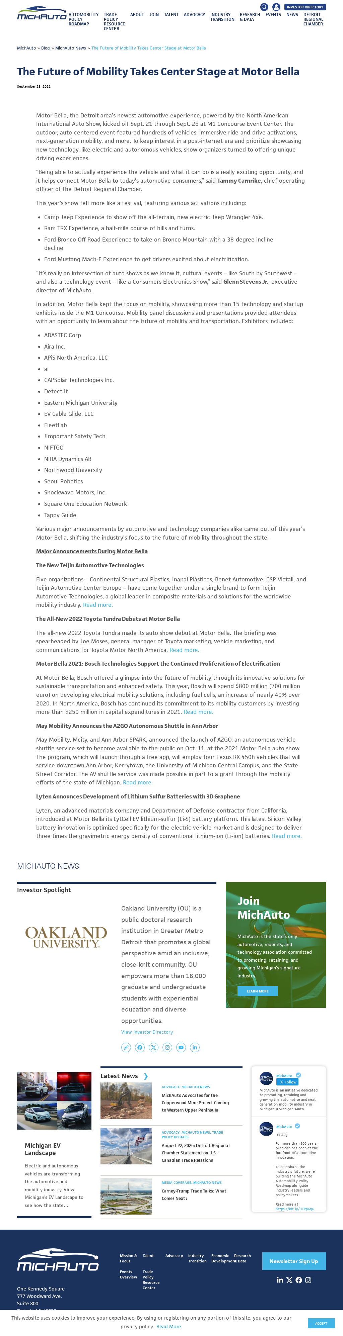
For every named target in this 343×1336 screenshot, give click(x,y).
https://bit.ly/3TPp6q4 (295, 1209)
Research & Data (250, 17)
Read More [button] (168, 1327)
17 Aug (281, 1134)
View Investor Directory (147, 1032)
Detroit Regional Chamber (313, 19)
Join (154, 14)
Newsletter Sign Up (294, 1261)
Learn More (258, 991)
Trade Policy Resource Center (114, 21)
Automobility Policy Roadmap (83, 19)
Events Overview (128, 1274)
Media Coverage (177, 1182)
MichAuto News (196, 1086)
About (137, 14)
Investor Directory (305, 7)
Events (273, 14)
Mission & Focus (128, 1258)
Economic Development (223, 1258)
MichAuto (284, 1126)
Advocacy (194, 14)
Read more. (98, 604)
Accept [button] (321, 1323)
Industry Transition (222, 17)
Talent (171, 14)
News (292, 14)
